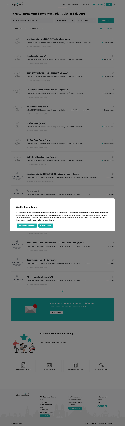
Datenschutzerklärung (46, 220)
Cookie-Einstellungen (45, 225)
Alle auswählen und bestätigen (27, 225)
